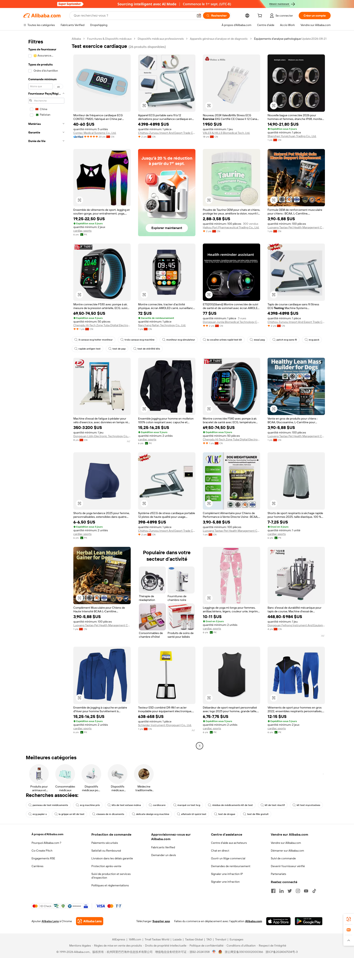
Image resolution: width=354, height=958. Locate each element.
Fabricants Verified (163, 847)
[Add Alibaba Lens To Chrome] (89, 921)
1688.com (135, 939)
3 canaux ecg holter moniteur (95, 339)
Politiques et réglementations (110, 885)
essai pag (259, 339)
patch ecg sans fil (287, 339)
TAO (209, 939)
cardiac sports (82, 230)
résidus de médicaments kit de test (232, 805)
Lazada (177, 939)
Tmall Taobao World (157, 939)
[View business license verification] (214, 952)
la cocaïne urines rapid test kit (224, 339)
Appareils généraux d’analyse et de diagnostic (219, 38)
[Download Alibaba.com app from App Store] (278, 921)
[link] (348, 919)
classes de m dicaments (110, 814)
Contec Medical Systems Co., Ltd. (94, 132)
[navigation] (46, 392)
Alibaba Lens (50, 921)
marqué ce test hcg (188, 805)
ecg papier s (40, 814)
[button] (198, 15)
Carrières (37, 866)
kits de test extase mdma (126, 805)
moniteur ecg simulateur (180, 339)
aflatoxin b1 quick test (193, 814)
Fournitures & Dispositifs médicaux (109, 38)
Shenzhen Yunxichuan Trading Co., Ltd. (292, 136)
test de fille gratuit (258, 814)
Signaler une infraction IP (227, 874)
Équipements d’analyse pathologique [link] (277, 38)
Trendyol (220, 939)
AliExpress (118, 939)
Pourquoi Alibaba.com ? (46, 842)
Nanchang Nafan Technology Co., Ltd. (162, 325)
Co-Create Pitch (42, 850)
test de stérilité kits (148, 348)
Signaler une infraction (225, 881)
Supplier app (161, 921)
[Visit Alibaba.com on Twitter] (289, 890)
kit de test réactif (275, 805)
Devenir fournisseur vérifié (288, 866)
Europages (236, 939)
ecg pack (314, 339)
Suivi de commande (283, 858)
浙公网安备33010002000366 (244, 951)
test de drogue (226, 814)
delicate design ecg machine (152, 814)
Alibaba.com (253, 921)
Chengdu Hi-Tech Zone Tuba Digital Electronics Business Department (102, 325)
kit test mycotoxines (308, 805)
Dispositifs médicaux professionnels (161, 38)
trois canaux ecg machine (139, 339)
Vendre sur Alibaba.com (286, 842)
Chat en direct (220, 850)
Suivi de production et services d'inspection (111, 875)
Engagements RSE (43, 858)
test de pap (119, 348)
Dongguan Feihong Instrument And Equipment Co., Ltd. (296, 625)
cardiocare (159, 805)
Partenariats (278, 874)
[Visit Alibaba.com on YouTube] (306, 890)
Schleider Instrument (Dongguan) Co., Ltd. (165, 725)
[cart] (261, 16)
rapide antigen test (89, 348)
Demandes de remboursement (230, 866)
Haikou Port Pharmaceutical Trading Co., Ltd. (231, 227)
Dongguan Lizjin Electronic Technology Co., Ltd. (102, 436)
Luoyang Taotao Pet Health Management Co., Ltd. (296, 227)
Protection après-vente (106, 866)
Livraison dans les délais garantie (112, 858)
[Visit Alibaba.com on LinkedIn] (281, 890)
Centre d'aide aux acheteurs (229, 842)
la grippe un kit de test (71, 814)
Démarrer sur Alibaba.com (287, 850)
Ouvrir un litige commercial (228, 858)
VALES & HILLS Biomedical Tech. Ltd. (226, 132)
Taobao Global (194, 939)
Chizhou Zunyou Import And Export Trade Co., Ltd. (166, 132)
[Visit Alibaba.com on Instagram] (297, 890)
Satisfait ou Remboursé (106, 850)
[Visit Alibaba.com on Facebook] (273, 890)
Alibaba (76, 38)
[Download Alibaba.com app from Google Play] (308, 921)
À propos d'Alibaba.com (47, 834)
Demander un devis (163, 855)
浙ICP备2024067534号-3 (282, 951)
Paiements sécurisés (104, 842)
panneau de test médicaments (50, 805)
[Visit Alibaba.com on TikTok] (314, 890)
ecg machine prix (90, 805)
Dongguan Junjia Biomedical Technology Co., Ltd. (231, 322)
